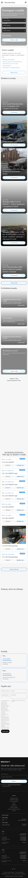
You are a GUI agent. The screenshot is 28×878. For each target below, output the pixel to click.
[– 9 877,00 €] (8, 554)
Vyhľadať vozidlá (14, 39)
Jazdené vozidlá (14, 371)
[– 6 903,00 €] (6, 459)
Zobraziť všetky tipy (14, 569)
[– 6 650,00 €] (6, 504)
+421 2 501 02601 (23, 840)
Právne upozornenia (19, 872)
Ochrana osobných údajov (8, 872)
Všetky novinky (14, 282)
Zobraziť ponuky (21, 305)
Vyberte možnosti (6, 20)
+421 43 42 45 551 (23, 856)
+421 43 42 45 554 (6, 673)
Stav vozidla (6, 18)
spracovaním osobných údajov (18, 701)
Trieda (5, 28)
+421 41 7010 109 (23, 839)
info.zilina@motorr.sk (7, 660)
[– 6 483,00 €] (6, 515)
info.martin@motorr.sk (7, 675)
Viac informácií (14, 112)
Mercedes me (14, 805)
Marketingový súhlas (6, 873)
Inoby (22, 876)
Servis (14, 802)
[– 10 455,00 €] (8, 470)
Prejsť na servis (14, 72)
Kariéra (14, 810)
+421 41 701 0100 (6, 658)
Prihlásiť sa (14, 781)
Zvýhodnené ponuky (14, 799)
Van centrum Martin (14, 801)
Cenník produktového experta (14, 809)
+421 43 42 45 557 (23, 857)
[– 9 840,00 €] (14, 534)
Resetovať (4, 43)
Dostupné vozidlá (13, 10)
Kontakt (14, 804)
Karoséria (5, 23)
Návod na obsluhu (14, 807)
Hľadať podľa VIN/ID (6, 35)
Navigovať (24, 842)
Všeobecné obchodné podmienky (18, 873)
